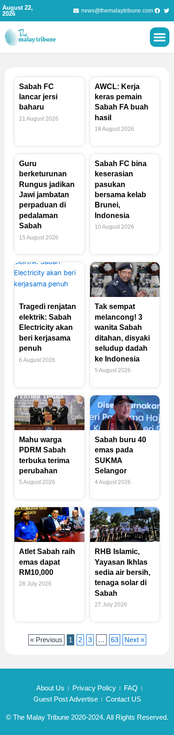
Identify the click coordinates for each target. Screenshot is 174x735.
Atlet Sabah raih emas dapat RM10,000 (47, 562)
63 (115, 639)
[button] (159, 37)
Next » (134, 640)
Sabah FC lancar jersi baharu (38, 97)
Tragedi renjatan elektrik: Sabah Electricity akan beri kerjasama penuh (47, 327)
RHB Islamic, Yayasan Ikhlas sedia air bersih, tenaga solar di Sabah (122, 572)
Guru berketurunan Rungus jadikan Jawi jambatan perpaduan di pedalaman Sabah (47, 195)
